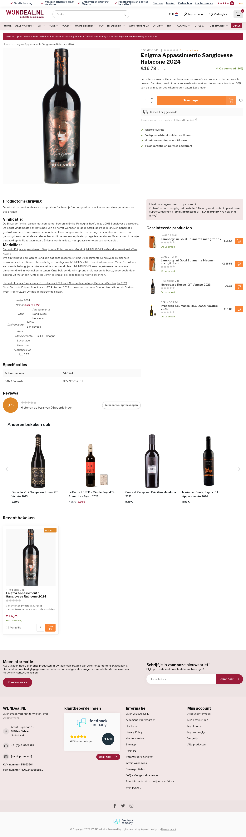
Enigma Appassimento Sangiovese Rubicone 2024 (45, 44)
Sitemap (131, 744)
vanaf (95, 3)
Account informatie (199, 714)
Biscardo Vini (150, 50)
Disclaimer (132, 726)
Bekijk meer (104, 756)
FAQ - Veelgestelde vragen (142, 775)
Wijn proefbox (139, 26)
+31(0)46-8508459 (22, 745)
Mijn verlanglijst (196, 732)
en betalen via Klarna (59, 3)
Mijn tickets (194, 726)
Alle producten (196, 744)
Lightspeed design (146, 829)
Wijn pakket (133, 787)
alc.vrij (182, 26)
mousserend (84, 26)
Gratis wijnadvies (136, 763)
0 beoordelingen (189, 50)
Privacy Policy (134, 732)
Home (8, 26)
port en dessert (111, 26)
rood (65, 26)
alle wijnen (23, 26)
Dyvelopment (168, 829)
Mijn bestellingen (197, 720)
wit (40, 26)
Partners (131, 751)
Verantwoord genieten (140, 757)
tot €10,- (198, 26)
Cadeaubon (185, 3)
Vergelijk (15, 627)
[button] (7, 469)
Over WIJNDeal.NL (137, 714)
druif (156, 26)
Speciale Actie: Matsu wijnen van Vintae (150, 781)
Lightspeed (128, 829)
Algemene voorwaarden (140, 720)
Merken (170, 3)
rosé (52, 26)
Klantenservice (204, 3)
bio (168, 26)
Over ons (158, 3)
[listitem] (38, 469)
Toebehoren (216, 26)
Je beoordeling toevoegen (121, 405)
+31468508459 (209, 212)
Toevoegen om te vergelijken (156, 119)
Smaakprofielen (135, 769)
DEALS (237, 26)
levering (23, 3)
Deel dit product (185, 119)
